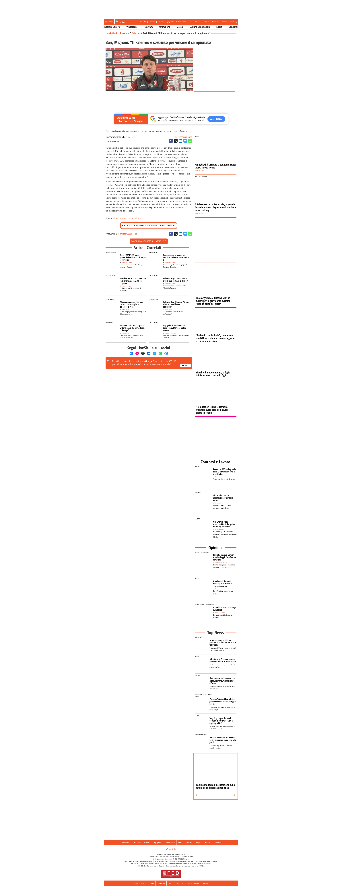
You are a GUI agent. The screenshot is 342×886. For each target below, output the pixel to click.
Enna (191, 22)
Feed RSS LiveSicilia (175, 883)
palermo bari (121, 218)
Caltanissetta (181, 22)
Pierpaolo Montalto (221, 562)
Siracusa (215, 22)
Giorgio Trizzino (220, 612)
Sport (204, 26)
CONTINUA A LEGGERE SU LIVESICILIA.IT (148, 241)
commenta (152, 225)
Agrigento (170, 22)
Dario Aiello (125, 309)
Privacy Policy (139, 883)
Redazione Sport (132, 137)
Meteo (165, 26)
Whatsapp (117, 26)
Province (124, 33)
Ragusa (207, 22)
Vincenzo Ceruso (220, 589)
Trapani (224, 22)
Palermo (152, 22)
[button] (197, 795)
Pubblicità (161, 883)
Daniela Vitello (219, 529)
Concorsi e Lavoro (223, 26)
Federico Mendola (170, 333)
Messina (198, 22)
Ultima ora (150, 26)
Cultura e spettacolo (185, 26)
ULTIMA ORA (141, 22)
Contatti (151, 883)
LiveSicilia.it (112, 33)
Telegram (133, 26)
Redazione (218, 477)
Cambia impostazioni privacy (197, 883)
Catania (161, 22)
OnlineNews (200, 170)
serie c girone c (136, 218)
